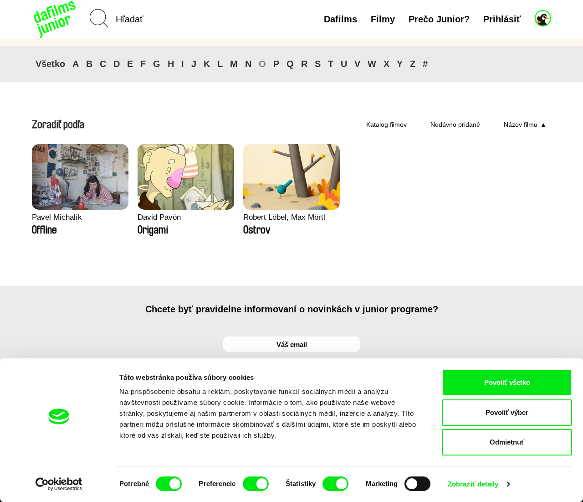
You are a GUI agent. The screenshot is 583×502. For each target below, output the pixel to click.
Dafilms (340, 19)
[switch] (256, 483)
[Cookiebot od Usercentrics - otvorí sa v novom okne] (59, 484)
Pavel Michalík (57, 217)
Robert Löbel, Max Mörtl (284, 217)
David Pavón (159, 217)
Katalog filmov (386, 124)
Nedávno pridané (455, 124)
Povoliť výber (507, 412)
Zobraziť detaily (473, 484)
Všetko (50, 64)
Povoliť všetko (507, 382)
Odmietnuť (507, 442)
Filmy (383, 19)
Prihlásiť (502, 19)
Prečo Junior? (439, 19)
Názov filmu (520, 124)
